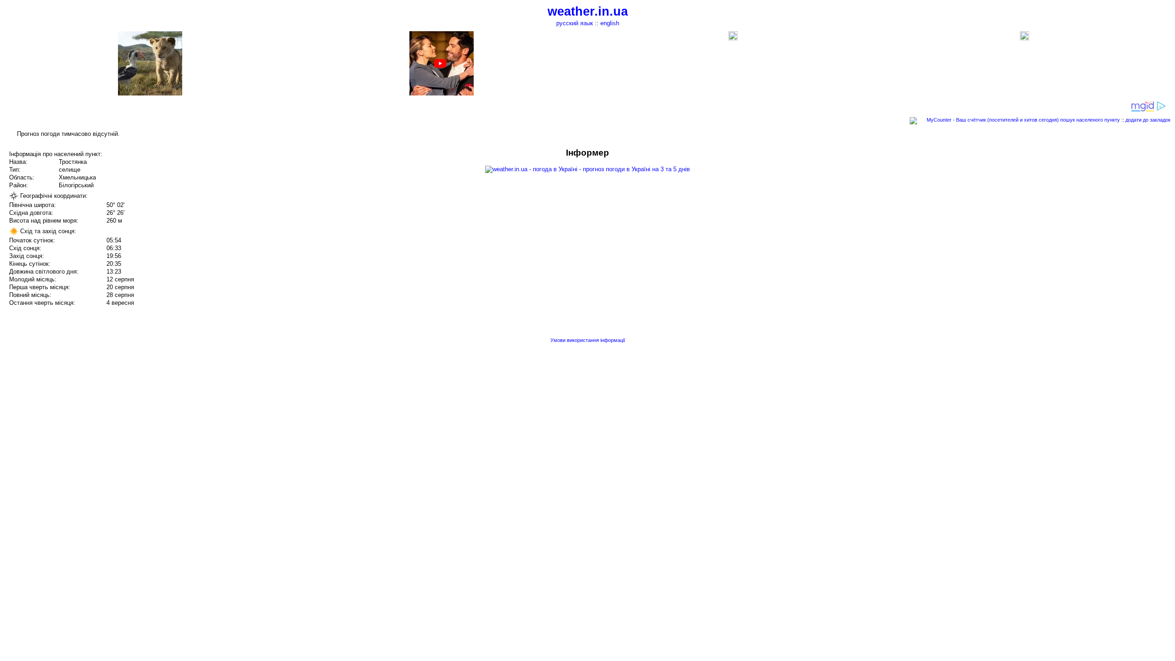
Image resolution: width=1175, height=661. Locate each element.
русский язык (574, 23)
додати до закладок (1147, 120)
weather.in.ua (588, 11)
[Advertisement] (1082, 212)
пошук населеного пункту (1090, 120)
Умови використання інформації (587, 340)
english (609, 23)
